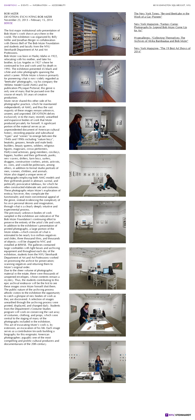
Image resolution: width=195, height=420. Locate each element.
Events (24, 5)
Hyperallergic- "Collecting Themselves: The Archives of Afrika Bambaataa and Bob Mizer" (161, 39)
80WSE (8, 23)
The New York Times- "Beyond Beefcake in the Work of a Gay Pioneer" (161, 15)
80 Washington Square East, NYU (172, 5)
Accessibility (59, 5)
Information (40, 5)
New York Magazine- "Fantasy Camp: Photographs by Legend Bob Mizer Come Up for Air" (160, 27)
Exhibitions (10, 5)
